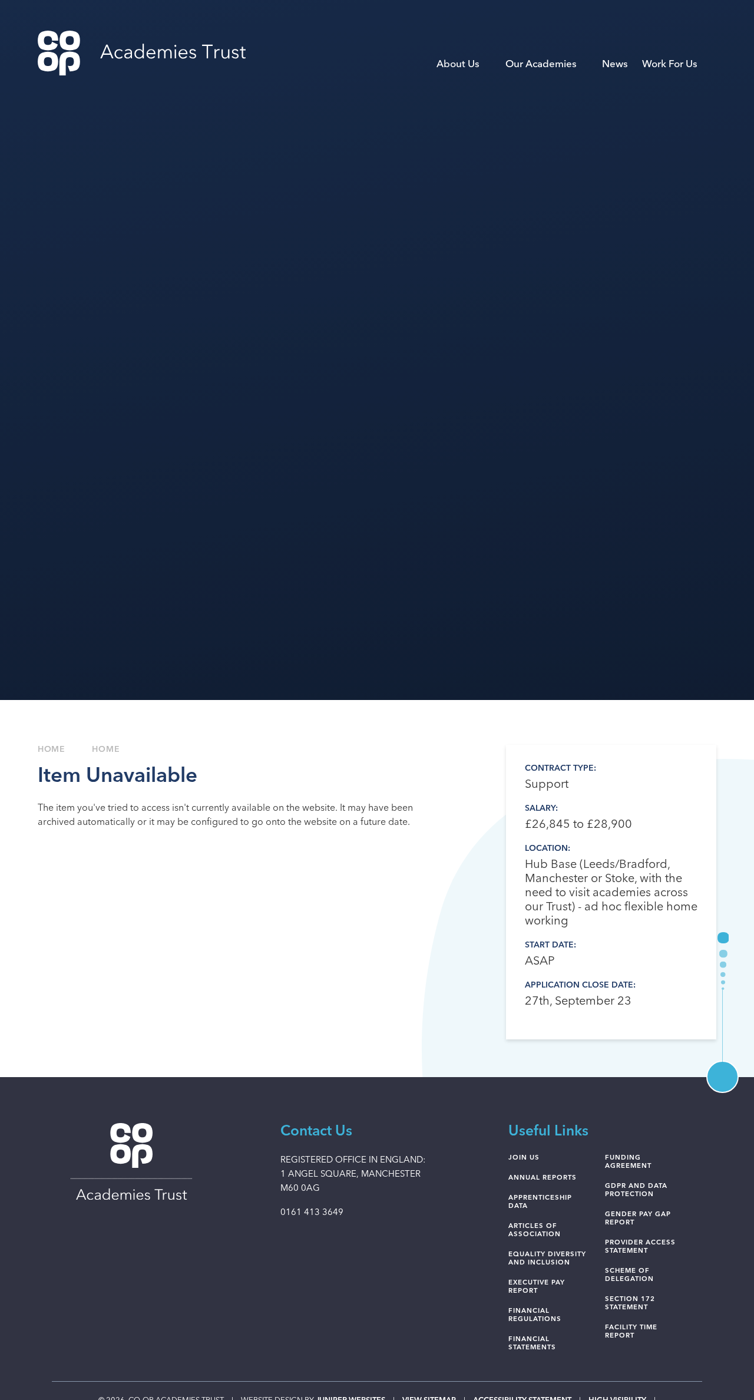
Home (51, 749)
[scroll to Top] (722, 1077)
